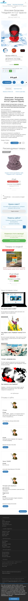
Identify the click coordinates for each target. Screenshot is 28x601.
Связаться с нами (6, 531)
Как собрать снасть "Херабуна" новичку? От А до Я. (13, 333)
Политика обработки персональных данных (11, 571)
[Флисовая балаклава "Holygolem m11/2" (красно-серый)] (14, 33)
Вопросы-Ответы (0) (8, 91)
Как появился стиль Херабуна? (9, 384)
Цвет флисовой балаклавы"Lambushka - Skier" (12, 68)
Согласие (3, 594)
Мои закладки (5, 555)
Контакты (4, 526)
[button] (25, 1)
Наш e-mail (4, 566)
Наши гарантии (5, 523)
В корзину (7, 82)
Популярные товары (6, 544)
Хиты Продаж (5, 541)
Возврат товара (5, 534)
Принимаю (14, 599)
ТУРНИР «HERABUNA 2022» (8, 359)
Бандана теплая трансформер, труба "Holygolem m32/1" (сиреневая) (14, 173)
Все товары (4, 545)
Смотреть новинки (15, 240)
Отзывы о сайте (5, 532)
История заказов (5, 553)
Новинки (4, 542)
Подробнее (5, 423)
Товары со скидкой (6, 546)
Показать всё (23, 511)
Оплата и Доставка (20, 91)
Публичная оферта (6, 573)
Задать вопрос (15, 211)
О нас (3, 520)
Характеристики (18, 88)
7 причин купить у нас (7, 524)
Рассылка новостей (6, 556)
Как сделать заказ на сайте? (8, 308)
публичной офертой (12, 581)
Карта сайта (4, 535)
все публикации (14, 393)
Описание (8, 88)
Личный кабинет (5, 552)
